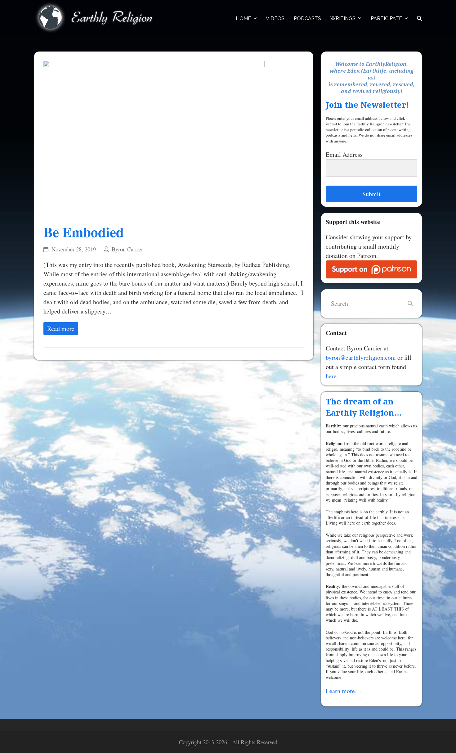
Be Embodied (83, 232)
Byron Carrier (127, 249)
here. (332, 376)
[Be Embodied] (154, 137)
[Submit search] (410, 303)
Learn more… (343, 691)
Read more (60, 328)
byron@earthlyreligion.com (361, 357)
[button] (419, 18)
